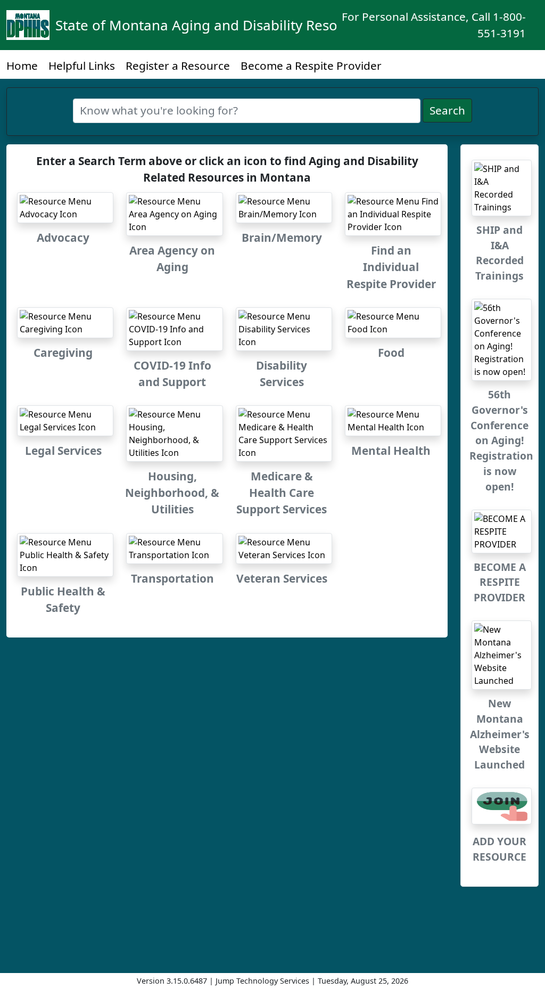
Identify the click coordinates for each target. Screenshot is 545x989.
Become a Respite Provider (311, 65)
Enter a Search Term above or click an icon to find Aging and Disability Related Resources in (227, 169)
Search (447, 110)
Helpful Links (81, 65)
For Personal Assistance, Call (434, 24)
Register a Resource (178, 65)
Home (22, 65)
